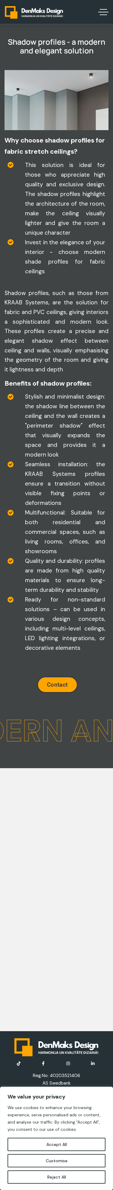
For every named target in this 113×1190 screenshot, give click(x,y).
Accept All (56, 1144)
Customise (56, 1160)
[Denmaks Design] (34, 12)
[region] (56, 1138)
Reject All (56, 1177)
